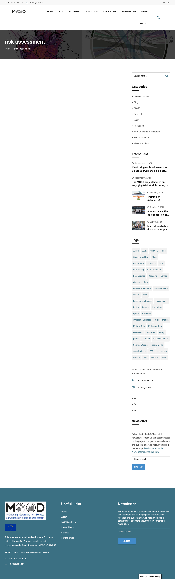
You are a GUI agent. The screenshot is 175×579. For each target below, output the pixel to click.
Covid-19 (152, 263)
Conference (138, 263)
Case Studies (91, 11)
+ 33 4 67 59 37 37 (16, 2)
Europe (145, 307)
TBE (151, 351)
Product (146, 338)
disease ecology (140, 282)
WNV (164, 357)
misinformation (162, 320)
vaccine (136, 357)
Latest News (67, 527)
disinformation (161, 288)
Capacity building (140, 257)
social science (139, 351)
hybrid (136, 313)
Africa (136, 251)
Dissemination (128, 11)
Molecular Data (155, 326)
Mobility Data (139, 326)
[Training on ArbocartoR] (138, 196)
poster (136, 338)
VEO (146, 357)
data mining (138, 269)
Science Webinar (140, 345)
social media (157, 345)
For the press (67, 538)
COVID (137, 108)
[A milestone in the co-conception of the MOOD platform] (138, 210)
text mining (162, 351)
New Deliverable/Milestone (147, 131)
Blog (136, 102)
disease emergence (142, 288)
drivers (136, 295)
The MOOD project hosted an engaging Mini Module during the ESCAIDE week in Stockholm (150, 185)
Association (109, 11)
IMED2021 (146, 313)
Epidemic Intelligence (142, 301)
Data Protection (154, 269)
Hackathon (139, 126)
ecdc (145, 295)
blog (164, 251)
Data (161, 263)
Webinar (154, 357)
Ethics (136, 307)
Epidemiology (161, 301)
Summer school (141, 137)
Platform (74, 11)
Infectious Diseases (142, 320)
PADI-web (151, 332)
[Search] (158, 18)
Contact (143, 24)
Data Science (139, 276)
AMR (144, 251)
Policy (161, 332)
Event (136, 120)
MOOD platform (68, 522)
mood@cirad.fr (36, 2)
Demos (164, 276)
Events (144, 11)
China (154, 257)
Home (50, 11)
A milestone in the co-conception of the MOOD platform (158, 215)
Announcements (141, 96)
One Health (138, 332)
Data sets (138, 114)
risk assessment (160, 338)
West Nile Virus (141, 143)
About (61, 11)
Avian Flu (154, 251)
